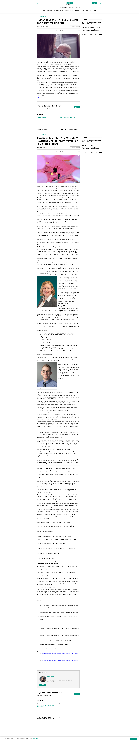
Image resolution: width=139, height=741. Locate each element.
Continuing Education (47, 10)
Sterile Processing (69, 10)
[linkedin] (56, 30)
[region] (69, 739)
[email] (62, 30)
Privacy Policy (35, 738)
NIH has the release (41, 97)
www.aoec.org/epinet (59, 564)
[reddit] (60, 30)
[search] (40, 3)
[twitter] (58, 30)
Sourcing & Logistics (58, 10)
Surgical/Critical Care (91, 10)
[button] (37, 3)
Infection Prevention (79, 10)
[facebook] (54, 30)
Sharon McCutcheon (70, 34)
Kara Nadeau (39, 147)
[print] (79, 30)
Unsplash (76, 34)
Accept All (133, 738)
